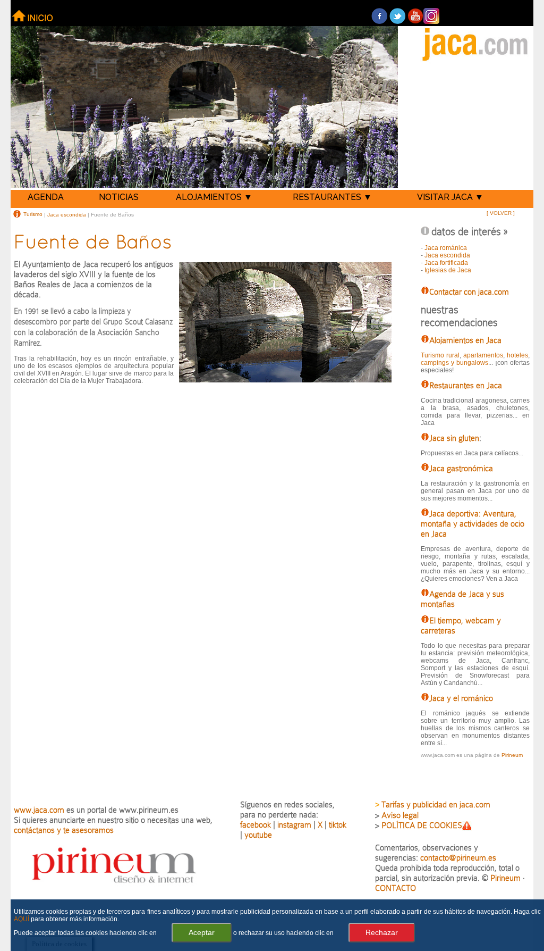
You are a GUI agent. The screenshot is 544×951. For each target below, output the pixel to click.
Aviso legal (400, 815)
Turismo (32, 214)
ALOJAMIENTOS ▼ (214, 197)
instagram (294, 824)
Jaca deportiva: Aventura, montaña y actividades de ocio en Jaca (472, 523)
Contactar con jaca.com (469, 291)
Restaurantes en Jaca (465, 385)
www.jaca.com (39, 809)
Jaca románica (445, 248)
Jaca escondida (66, 214)
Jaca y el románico (461, 698)
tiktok (337, 824)
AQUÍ (21, 919)
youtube (258, 834)
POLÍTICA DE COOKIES (421, 825)
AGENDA (46, 197)
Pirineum (512, 755)
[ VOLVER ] (501, 213)
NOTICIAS (119, 197)
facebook (255, 824)
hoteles (517, 355)
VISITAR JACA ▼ (450, 197)
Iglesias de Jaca (447, 270)
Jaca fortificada (446, 262)
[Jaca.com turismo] (475, 61)
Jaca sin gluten (454, 438)
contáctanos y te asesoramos (64, 830)
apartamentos (483, 355)
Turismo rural (440, 355)
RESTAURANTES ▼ (332, 197)
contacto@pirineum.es (458, 857)
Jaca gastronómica (461, 468)
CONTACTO (395, 887)
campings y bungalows (454, 362)
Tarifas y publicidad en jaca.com (435, 804)
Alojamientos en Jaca (465, 340)
